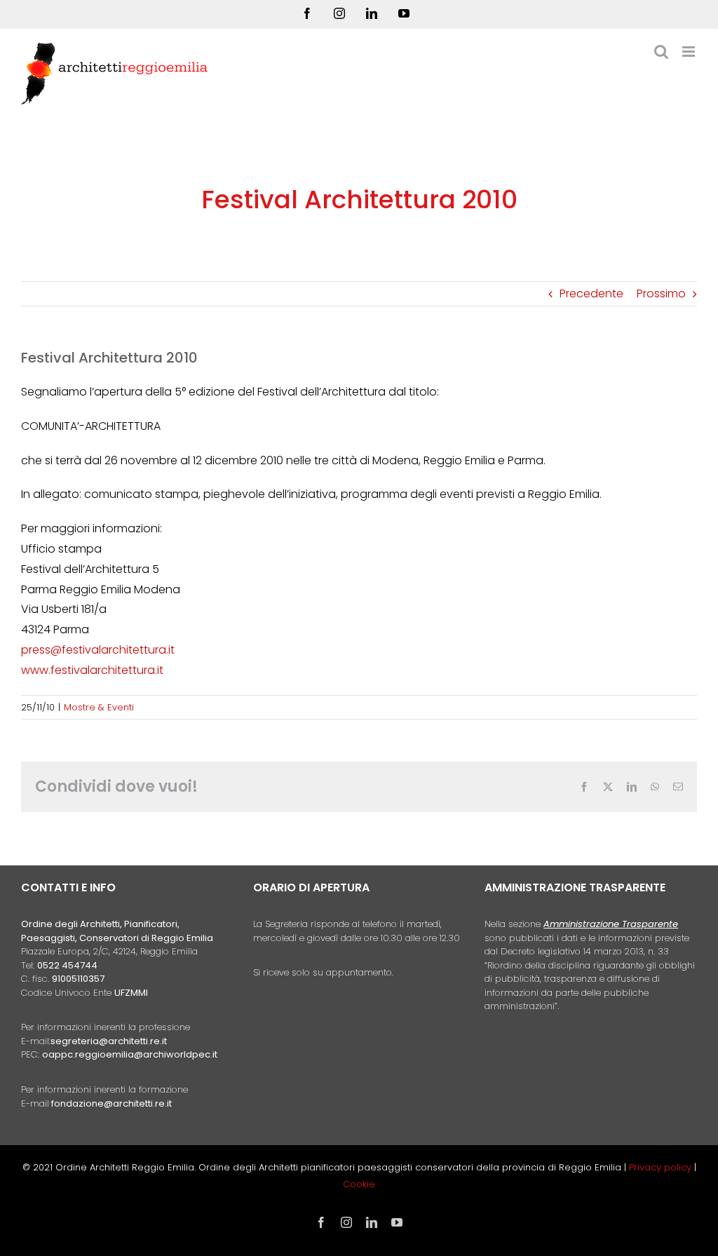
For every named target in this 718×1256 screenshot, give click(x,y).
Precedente (591, 293)
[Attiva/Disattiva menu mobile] (689, 51)
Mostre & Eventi (99, 707)
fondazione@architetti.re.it (111, 1103)
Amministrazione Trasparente (610, 924)
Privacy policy (661, 1167)
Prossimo (661, 293)
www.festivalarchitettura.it (92, 670)
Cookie (359, 1184)
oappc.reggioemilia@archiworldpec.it (129, 1054)
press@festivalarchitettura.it (98, 650)
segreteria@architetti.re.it (108, 1041)
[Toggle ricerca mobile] (661, 51)
